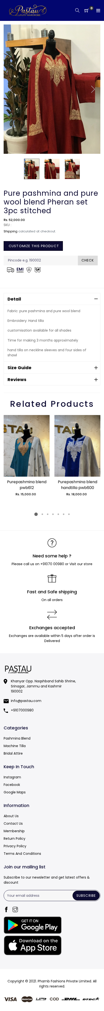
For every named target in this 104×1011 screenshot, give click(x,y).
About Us (11, 816)
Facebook (12, 784)
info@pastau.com (26, 700)
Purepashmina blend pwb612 (26, 484)
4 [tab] (53, 514)
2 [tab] (42, 514)
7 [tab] (69, 514)
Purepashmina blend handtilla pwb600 (77, 484)
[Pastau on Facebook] (6, 910)
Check (88, 260)
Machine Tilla (15, 745)
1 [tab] (36, 514)
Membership (14, 831)
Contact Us (13, 823)
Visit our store (80, 564)
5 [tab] (58, 514)
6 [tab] (63, 514)
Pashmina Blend (17, 738)
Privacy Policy (15, 846)
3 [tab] (47, 514)
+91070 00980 (52, 564)
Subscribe (86, 895)
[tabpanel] (26, 456)
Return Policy (14, 838)
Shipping (10, 231)
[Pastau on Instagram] (15, 910)
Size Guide (19, 368)
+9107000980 (22, 710)
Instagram (12, 777)
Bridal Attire (13, 753)
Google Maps (15, 792)
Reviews (16, 379)
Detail (14, 299)
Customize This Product (33, 246)
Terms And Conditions (22, 853)
